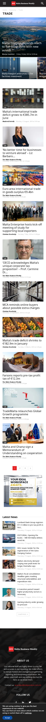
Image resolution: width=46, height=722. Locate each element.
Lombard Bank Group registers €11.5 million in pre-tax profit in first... (30, 525)
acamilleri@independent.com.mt (28, 685)
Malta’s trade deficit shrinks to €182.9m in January (22, 342)
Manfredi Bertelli (8, 121)
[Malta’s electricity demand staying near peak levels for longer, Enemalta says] (9, 564)
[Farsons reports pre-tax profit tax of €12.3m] (23, 362)
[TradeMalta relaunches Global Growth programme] (23, 398)
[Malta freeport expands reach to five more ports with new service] (23, 37)
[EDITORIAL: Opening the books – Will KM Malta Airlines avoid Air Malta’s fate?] (9, 538)
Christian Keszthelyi (9, 234)
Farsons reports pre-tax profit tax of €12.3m (21, 377)
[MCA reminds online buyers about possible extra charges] (23, 291)
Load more (22, 614)
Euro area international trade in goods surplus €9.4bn (22, 190)
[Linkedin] (23, 702)
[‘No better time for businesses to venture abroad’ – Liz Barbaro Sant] (23, 136)
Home (5, 10)
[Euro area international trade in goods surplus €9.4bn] (23, 175)
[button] (42, 3)
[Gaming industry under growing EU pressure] (9, 605)
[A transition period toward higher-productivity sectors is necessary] (9, 592)
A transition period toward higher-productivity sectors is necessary (29, 592)
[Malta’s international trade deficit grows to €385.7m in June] (23, 98)
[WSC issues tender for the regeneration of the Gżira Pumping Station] (9, 551)
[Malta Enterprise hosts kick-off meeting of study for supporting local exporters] (23, 211)
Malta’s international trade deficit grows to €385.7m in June (20, 115)
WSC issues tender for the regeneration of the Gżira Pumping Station (28, 550)
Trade (5, 39)
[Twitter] (29, 702)
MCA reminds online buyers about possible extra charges (21, 306)
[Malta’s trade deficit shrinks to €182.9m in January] (23, 327)
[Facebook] (16, 702)
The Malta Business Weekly (12, 160)
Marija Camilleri (8, 54)
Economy (12, 10)
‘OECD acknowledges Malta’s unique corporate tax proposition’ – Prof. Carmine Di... (21, 267)
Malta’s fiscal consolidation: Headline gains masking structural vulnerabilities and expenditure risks (29, 578)
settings (28, 713)
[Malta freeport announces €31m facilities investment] (18, 71)
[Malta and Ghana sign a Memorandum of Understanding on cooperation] (23, 433)
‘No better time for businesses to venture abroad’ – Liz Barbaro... (22, 153)
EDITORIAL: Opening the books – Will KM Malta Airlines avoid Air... (29, 538)
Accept (7, 718)
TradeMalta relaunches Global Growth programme (22, 412)
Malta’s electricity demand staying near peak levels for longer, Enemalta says (28, 563)
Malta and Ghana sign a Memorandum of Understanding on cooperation (22, 450)
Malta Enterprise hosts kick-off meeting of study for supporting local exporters (22, 228)
